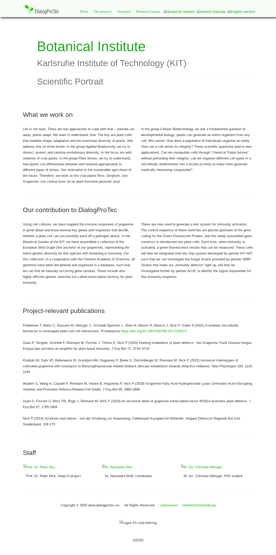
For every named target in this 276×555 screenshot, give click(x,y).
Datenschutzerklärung (199, 505)
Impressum (168, 505)
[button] (103, 11)
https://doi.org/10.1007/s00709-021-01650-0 (153, 331)
